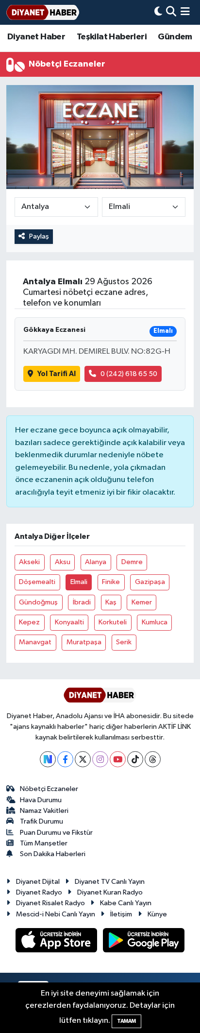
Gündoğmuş (38, 602)
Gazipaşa (150, 581)
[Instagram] (100, 759)
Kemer (142, 602)
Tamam (126, 1021)
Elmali (78, 581)
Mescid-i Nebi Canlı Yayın (55, 914)
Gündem (175, 37)
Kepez (29, 622)
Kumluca (154, 622)
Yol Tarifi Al (56, 374)
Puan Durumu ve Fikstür (56, 832)
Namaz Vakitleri (44, 810)
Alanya (95, 562)
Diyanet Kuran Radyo (110, 892)
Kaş (111, 602)
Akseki (29, 562)
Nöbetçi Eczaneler (49, 788)
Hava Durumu (41, 800)
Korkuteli (113, 622)
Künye (157, 914)
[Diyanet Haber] (42, 12)
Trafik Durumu (41, 821)
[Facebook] (65, 759)
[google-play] (144, 942)
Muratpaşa (84, 642)
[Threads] (153, 759)
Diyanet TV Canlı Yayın (110, 881)
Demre (132, 562)
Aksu (62, 562)
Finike (111, 581)
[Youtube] (118, 759)
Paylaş (39, 236)
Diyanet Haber (36, 37)
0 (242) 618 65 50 (128, 374)
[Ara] (171, 12)
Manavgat (35, 642)
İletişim (121, 914)
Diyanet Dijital (38, 881)
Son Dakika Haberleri (52, 854)
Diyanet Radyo (39, 892)
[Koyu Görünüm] (158, 12)
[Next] (48, 759)
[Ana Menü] (185, 12)
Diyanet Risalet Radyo (50, 903)
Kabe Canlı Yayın (125, 903)
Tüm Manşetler (43, 843)
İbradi (82, 602)
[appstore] (57, 942)
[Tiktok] (135, 759)
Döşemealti (37, 581)
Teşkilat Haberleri (112, 37)
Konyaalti (69, 622)
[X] (83, 759)
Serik (124, 642)
